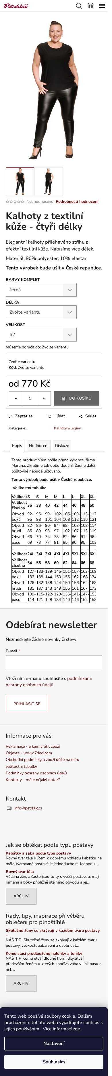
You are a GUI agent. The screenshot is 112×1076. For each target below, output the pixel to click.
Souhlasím (54, 1062)
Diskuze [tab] (62, 445)
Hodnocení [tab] (38, 445)
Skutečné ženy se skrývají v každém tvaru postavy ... (53, 932)
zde (76, 1029)
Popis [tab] (17, 445)
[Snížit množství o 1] (16, 398)
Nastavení (54, 1043)
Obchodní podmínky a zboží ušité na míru (42, 759)
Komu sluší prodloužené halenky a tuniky (44, 953)
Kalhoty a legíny (67, 428)
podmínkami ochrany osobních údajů (49, 681)
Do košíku (80, 398)
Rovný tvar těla (20, 871)
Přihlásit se (26, 704)
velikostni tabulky (21, 766)
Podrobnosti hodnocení (77, 201)
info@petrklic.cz (28, 808)
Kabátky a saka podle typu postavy (38, 853)
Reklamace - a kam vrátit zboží (33, 746)
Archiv (21, 896)
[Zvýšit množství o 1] (44, 398)
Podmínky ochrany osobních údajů (36, 773)
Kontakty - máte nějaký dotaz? (33, 779)
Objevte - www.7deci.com (29, 753)
